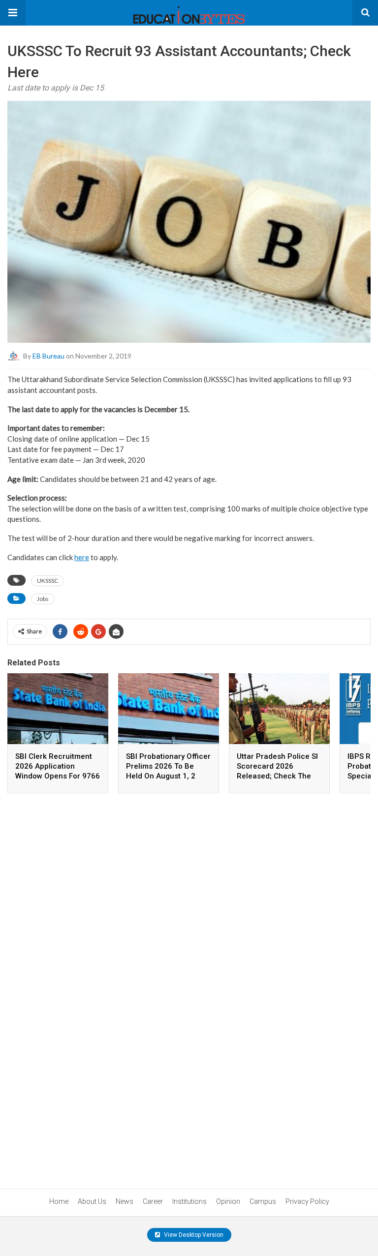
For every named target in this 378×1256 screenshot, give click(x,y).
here (81, 557)
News (124, 1201)
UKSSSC (47, 580)
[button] (13, 13)
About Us (92, 1201)
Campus (263, 1201)
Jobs (43, 598)
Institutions (189, 1201)
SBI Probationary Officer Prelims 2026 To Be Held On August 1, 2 (168, 766)
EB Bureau (48, 356)
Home (58, 1201)
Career (153, 1201)
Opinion (228, 1201)
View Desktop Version (192, 1234)
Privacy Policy (307, 1201)
